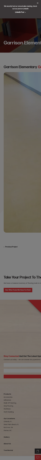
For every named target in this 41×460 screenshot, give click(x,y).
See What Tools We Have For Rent (18, 290)
